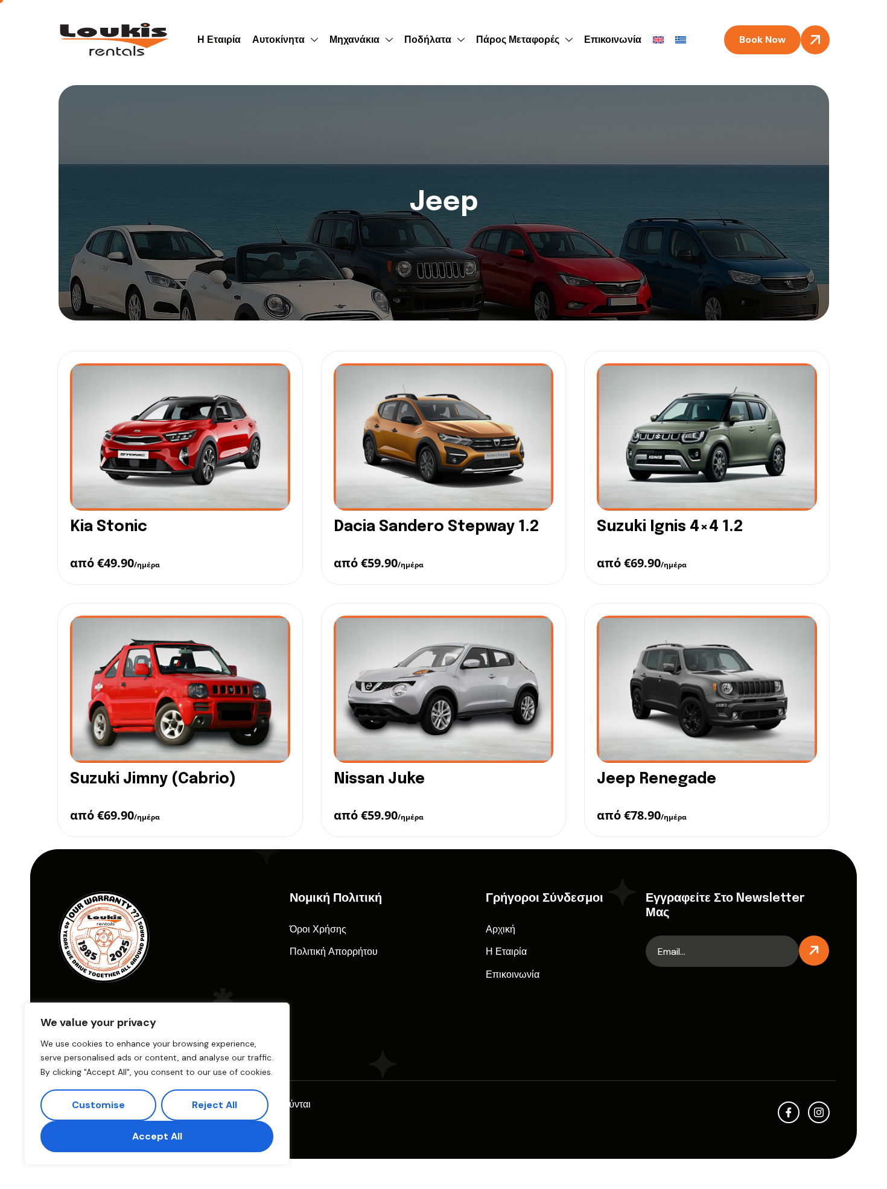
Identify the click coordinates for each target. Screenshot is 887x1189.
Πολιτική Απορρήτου (334, 951)
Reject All (214, 1104)
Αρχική (500, 929)
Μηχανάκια (354, 39)
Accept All (157, 1136)
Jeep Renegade (656, 779)
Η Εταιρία (219, 39)
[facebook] (789, 1112)
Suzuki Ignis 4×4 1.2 (670, 527)
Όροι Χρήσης (318, 929)
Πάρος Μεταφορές (517, 39)
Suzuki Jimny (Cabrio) (153, 779)
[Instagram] (819, 1112)
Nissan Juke (379, 779)
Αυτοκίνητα (278, 39)
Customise (98, 1104)
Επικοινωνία (612, 39)
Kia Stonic (108, 527)
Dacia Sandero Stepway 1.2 (436, 527)
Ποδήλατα (427, 39)
